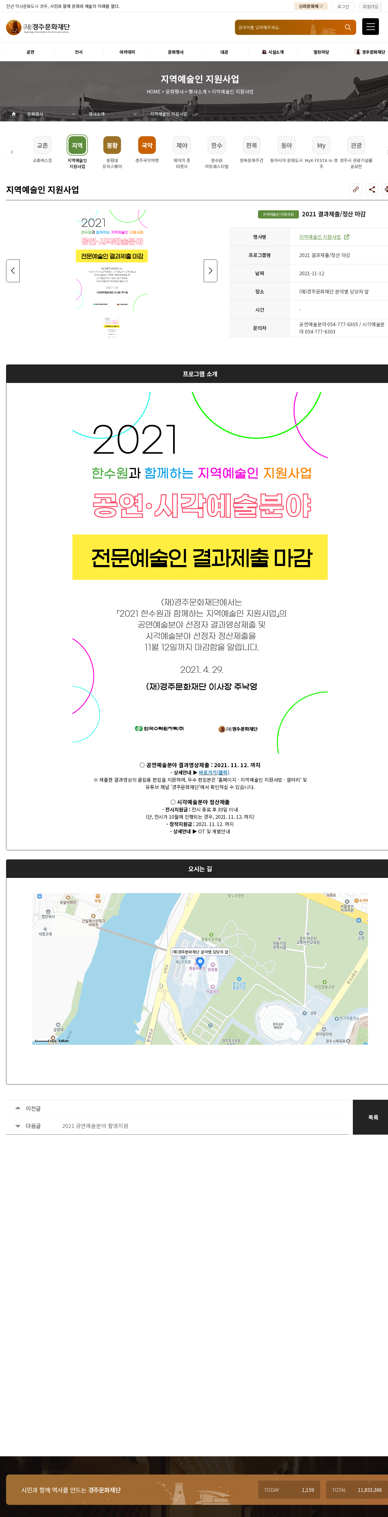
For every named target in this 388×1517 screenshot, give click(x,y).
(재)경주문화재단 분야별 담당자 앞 (200, 952)
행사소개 (97, 114)
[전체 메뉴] (370, 26)
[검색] (348, 27)
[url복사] (356, 189)
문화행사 (35, 114)
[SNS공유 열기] (372, 189)
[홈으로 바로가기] (13, 113)
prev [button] (13, 270)
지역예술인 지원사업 (168, 114)
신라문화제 (309, 6)
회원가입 (371, 6)
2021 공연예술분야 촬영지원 (95, 1125)
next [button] (210, 270)
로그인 (343, 6)
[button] (12, 152)
